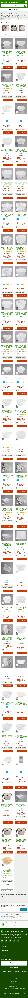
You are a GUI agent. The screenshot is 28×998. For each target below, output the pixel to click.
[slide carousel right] (26, 29)
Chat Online (7, 971)
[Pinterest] (18, 940)
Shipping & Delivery (20, 971)
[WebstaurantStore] (14, 931)
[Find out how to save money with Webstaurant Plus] (4, 55)
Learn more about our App (12, 925)
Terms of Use (14, 983)
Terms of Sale (14, 978)
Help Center (14, 963)
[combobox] (14, 5)
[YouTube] (6, 940)
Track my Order (14, 967)
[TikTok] (14, 940)
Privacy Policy (14, 981)
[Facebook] (10, 940)
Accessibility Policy (14, 986)
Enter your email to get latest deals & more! (14, 905)
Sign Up (23, 909)
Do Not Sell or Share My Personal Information (14, 988)
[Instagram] (2, 940)
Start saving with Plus (11, 918)
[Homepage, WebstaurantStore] (14, 2)
